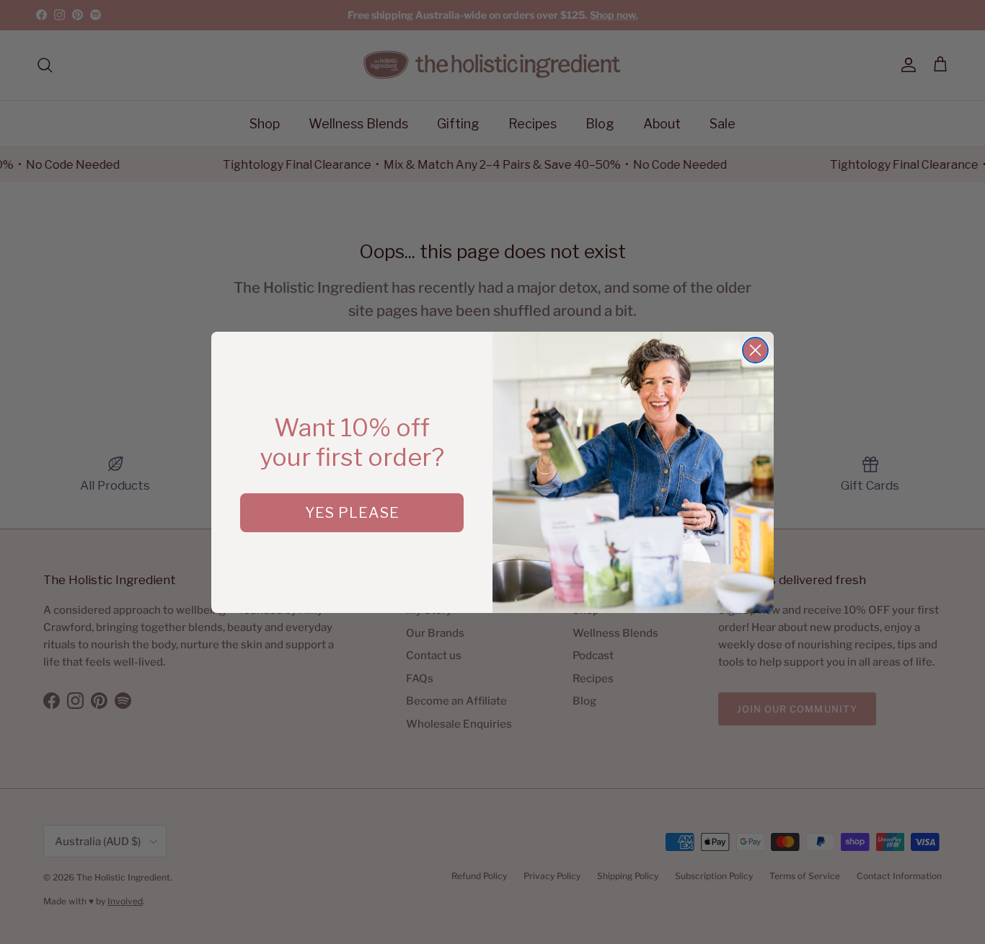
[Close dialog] (755, 350)
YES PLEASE (352, 512)
